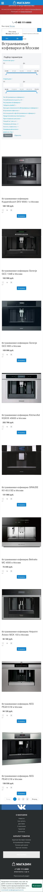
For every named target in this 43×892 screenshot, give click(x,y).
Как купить (21, 821)
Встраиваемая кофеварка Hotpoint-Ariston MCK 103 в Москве (20, 633)
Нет (7, 38)
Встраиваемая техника (21, 842)
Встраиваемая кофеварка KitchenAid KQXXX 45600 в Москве (21, 416)
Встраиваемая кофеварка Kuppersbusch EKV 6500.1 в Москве (20, 200)
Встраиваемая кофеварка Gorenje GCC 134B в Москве (19, 272)
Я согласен (37, 886)
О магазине (21, 826)
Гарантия (21, 829)
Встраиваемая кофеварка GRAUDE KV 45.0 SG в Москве (20, 489)
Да (17, 38)
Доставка (21, 824)
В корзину (21, 216)
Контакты (21, 832)
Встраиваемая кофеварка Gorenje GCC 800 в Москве (19, 344)
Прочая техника (21, 848)
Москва (12, 26)
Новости (22, 818)
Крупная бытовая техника (21, 840)
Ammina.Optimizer (35, 9)
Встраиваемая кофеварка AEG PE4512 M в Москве (18, 777)
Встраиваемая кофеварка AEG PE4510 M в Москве (18, 705)
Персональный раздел (21, 876)
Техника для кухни (21, 845)
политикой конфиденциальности (12, 890)
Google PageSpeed (26, 11)
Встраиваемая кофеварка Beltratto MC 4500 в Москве (19, 561)
